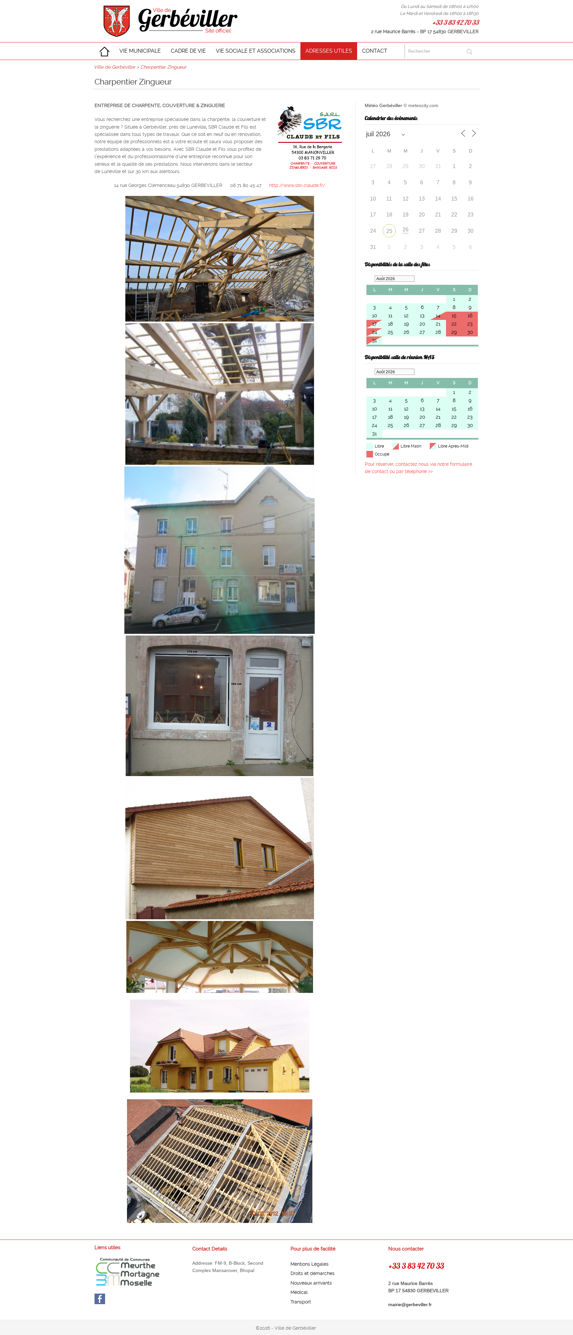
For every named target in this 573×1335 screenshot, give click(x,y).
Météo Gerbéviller (383, 105)
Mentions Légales (309, 1264)
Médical (299, 1292)
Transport (300, 1302)
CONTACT (374, 51)
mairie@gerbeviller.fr (410, 1304)
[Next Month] (419, 278)
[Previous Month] (369, 278)
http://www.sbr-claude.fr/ (297, 185)
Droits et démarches (312, 1273)
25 (389, 231)
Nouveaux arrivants (311, 1283)
